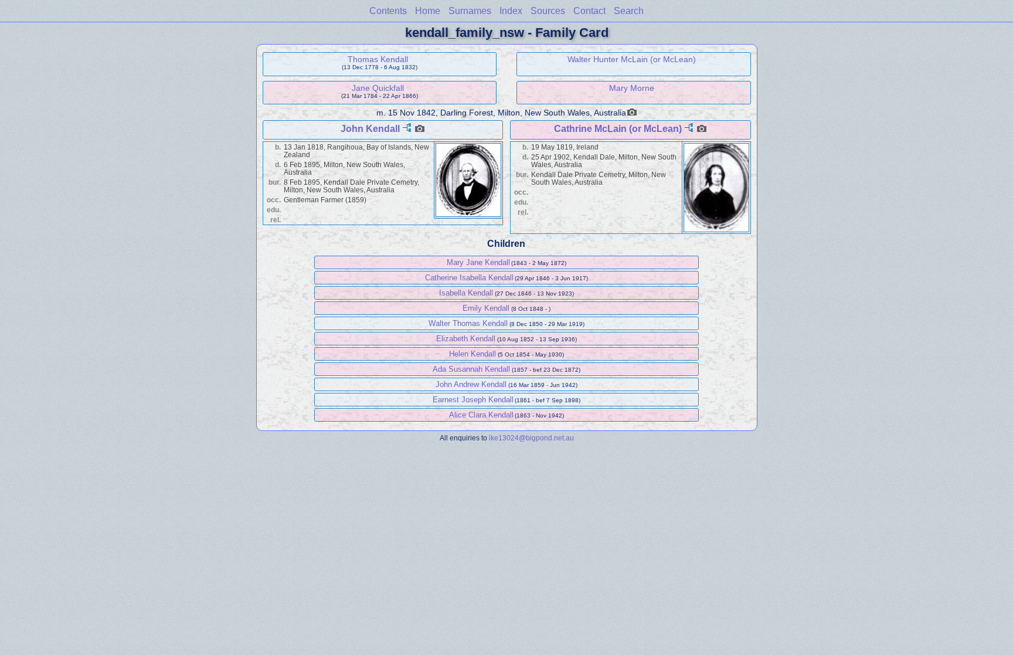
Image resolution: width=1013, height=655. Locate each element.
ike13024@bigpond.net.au (531, 438)
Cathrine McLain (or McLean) (618, 129)
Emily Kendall (486, 308)
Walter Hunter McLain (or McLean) (631, 59)
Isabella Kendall (466, 293)
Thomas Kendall (378, 59)
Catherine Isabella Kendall (469, 277)
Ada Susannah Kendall (471, 369)
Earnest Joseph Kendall (473, 399)
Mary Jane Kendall (478, 262)
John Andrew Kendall (471, 384)
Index (510, 11)
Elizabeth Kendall (465, 338)
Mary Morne (631, 88)
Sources (548, 11)
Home (427, 11)
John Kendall (370, 129)
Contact (589, 11)
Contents (388, 11)
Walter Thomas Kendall (468, 323)
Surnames (469, 11)
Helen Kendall (472, 353)
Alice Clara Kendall (481, 414)
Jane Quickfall (378, 88)
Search (629, 11)
